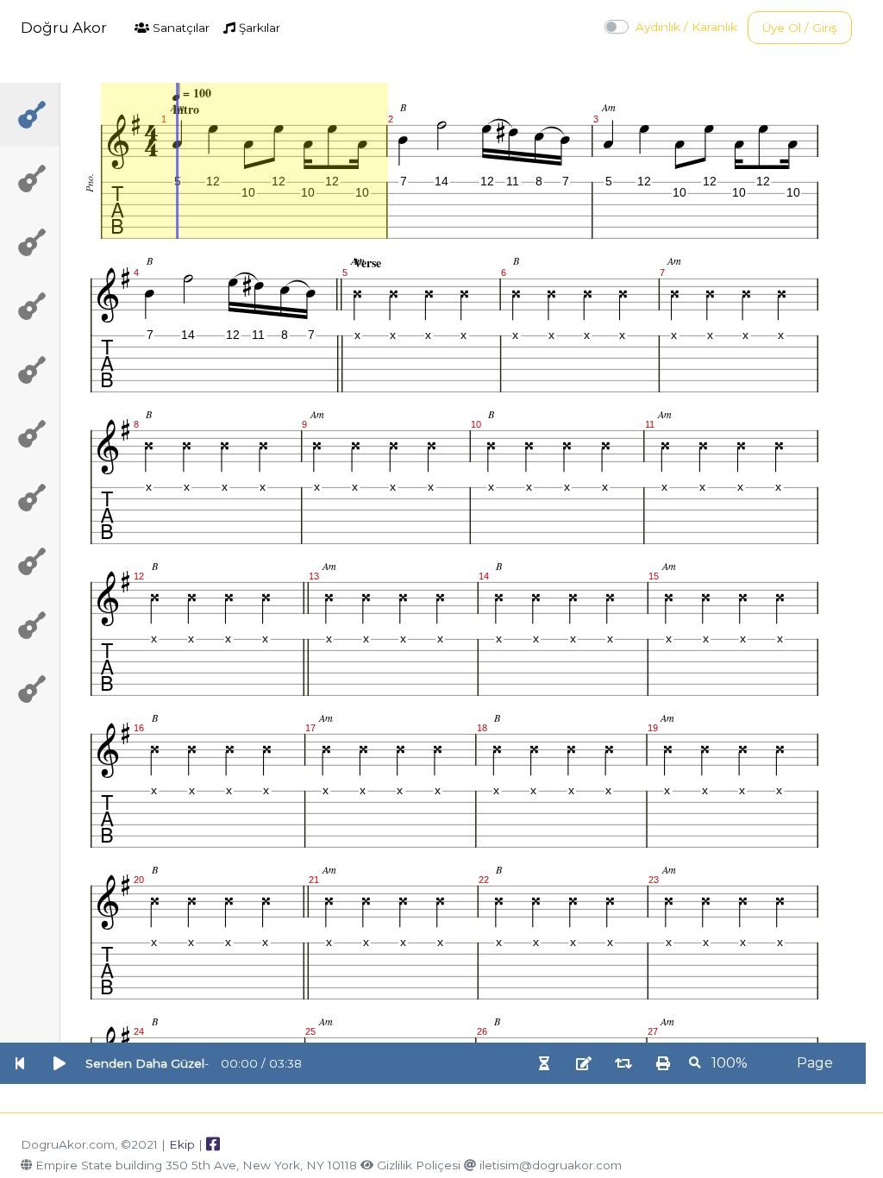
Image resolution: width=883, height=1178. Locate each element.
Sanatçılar (179, 27)
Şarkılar (257, 27)
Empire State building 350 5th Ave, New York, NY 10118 (196, 1165)
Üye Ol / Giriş (799, 27)
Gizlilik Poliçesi (418, 1165)
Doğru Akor (64, 27)
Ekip (182, 1144)
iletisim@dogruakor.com (550, 1165)
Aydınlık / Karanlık (686, 27)
